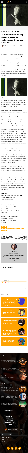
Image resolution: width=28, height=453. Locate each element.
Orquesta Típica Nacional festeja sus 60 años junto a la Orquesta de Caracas (7, 237)
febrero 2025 (8, 416)
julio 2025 (7, 414)
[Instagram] (14, 260)
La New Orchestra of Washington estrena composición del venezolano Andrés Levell (21, 238)
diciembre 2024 (9, 418)
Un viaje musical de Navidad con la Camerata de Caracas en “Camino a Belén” (10, 322)
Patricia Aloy (8, 45)
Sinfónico (17, 31)
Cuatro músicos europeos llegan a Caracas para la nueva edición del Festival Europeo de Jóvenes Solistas (9, 396)
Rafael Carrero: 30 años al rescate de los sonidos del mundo (9, 312)
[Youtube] (19, 448)
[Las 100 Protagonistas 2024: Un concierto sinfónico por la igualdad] (23, 404)
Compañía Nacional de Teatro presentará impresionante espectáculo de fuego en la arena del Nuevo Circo (9, 389)
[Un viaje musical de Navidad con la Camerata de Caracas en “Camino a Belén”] (21, 322)
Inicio (2, 6)
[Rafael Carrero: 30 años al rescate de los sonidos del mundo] (21, 312)
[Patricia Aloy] (3, 46)
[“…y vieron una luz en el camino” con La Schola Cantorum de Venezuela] (21, 341)
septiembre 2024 (9, 422)
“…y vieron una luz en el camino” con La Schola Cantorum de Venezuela (8, 342)
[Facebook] (11, 260)
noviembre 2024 (9, 420)
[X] (16, 260)
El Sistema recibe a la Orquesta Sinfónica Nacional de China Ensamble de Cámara (9, 361)
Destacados (7, 6)
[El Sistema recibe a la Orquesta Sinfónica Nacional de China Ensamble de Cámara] (23, 361)
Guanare (4, 226)
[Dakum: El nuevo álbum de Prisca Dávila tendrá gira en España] (23, 376)
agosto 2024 (8, 424)
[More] (19, 49)
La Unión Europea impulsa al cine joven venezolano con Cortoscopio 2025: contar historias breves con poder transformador (10, 302)
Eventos (11, 31)
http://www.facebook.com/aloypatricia (14, 253)
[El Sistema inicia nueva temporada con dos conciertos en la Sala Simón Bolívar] (23, 369)
